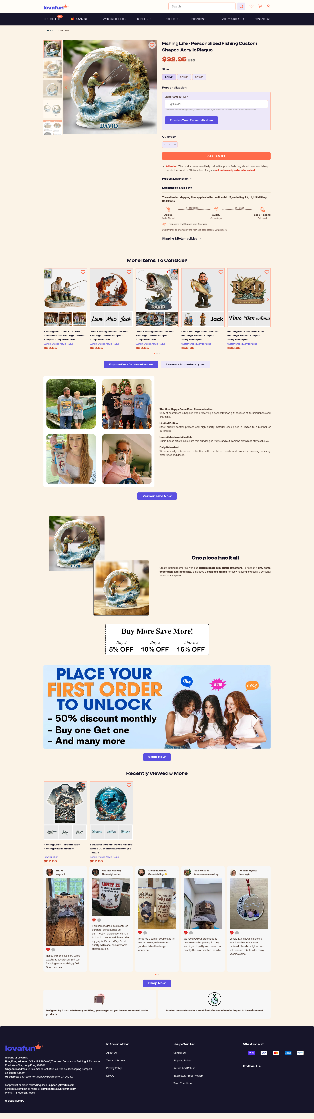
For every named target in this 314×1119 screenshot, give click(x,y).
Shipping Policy (182, 1060)
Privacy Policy (114, 1068)
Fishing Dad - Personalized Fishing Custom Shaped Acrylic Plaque (245, 335)
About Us (111, 1052)
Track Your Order (183, 1083)
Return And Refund (184, 1068)
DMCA (110, 1075)
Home (50, 30)
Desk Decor (64, 30)
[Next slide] (154, 87)
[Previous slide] (66, 87)
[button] (216, 97)
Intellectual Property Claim (188, 1075)
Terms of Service (115, 1060)
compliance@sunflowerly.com (58, 1088)
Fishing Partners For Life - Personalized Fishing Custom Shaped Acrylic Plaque (64, 335)
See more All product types (185, 364)
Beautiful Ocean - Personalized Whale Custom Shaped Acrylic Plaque (111, 848)
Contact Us (180, 1052)
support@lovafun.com (61, 1085)
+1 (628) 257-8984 (24, 1092)
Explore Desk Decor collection (131, 364)
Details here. (221, 229)
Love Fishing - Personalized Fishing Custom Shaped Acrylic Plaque (109, 335)
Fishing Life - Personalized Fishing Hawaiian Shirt (62, 846)
